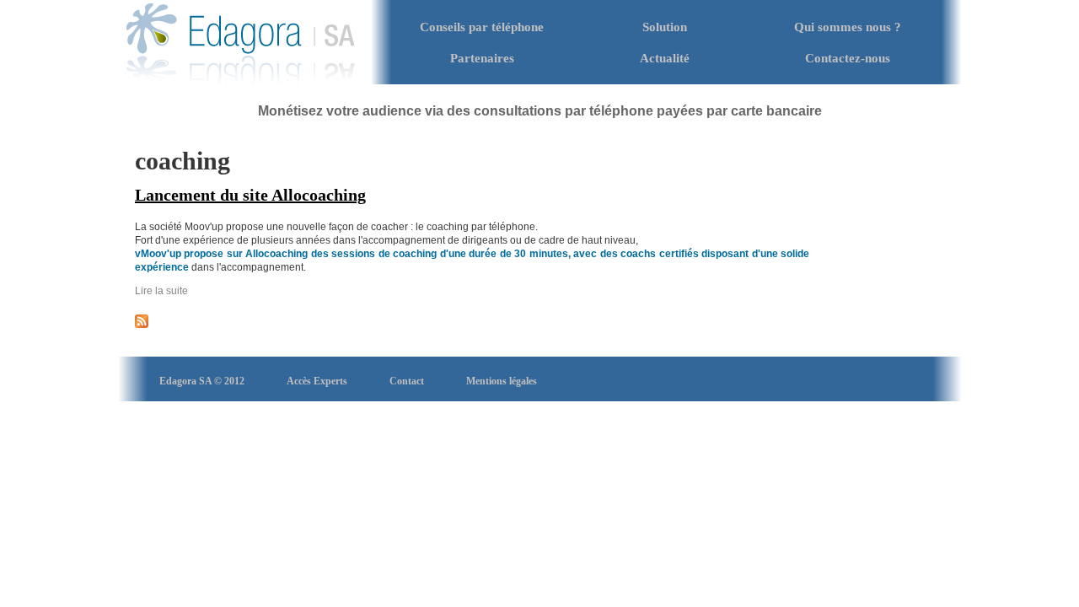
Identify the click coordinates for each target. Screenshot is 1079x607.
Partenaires (482, 58)
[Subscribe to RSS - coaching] (141, 324)
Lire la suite (161, 291)
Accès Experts (317, 381)
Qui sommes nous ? (847, 27)
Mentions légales (501, 381)
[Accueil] (240, 81)
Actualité (665, 58)
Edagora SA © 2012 (201, 381)
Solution (664, 27)
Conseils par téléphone (482, 27)
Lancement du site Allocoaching (250, 194)
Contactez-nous (847, 58)
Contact (406, 381)
